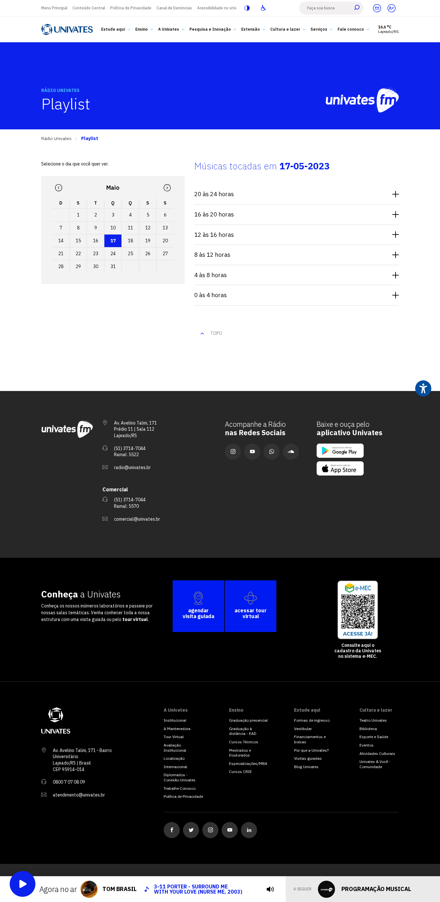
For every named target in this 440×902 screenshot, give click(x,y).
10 (113, 228)
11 (130, 228)
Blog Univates (306, 766)
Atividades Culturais (377, 753)
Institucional (175, 720)
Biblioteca (368, 728)
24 (113, 253)
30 (95, 266)
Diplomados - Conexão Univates (180, 777)
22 (78, 253)
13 (165, 228)
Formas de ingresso (312, 720)
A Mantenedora (177, 728)
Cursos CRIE (240, 771)
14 (60, 241)
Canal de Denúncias (174, 7)
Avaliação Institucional (175, 748)
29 (78, 266)
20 (165, 241)
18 (130, 241)
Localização (174, 758)
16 (95, 241)
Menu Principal (54, 7)
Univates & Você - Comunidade (374, 764)
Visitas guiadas (308, 758)
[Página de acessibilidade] (263, 8)
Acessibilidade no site (216, 7)
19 (147, 241)
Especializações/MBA (248, 763)
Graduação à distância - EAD (242, 731)
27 (165, 253)
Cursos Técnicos (243, 741)
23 (95, 253)
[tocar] (270, 889)
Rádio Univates (56, 138)
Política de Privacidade (130, 7)
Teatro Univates (373, 720)
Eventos (366, 745)
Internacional (175, 766)
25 (130, 253)
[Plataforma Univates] (391, 8)
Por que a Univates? (311, 750)
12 (147, 228)
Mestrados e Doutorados (240, 753)
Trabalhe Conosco (180, 788)
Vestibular (303, 728)
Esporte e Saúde (373, 736)
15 (78, 241)
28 (60, 266)
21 (60, 253)
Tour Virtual (174, 736)
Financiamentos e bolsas (310, 739)
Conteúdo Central (88, 7)
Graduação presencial (248, 720)
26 (147, 253)
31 (113, 266)
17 (113, 241)
